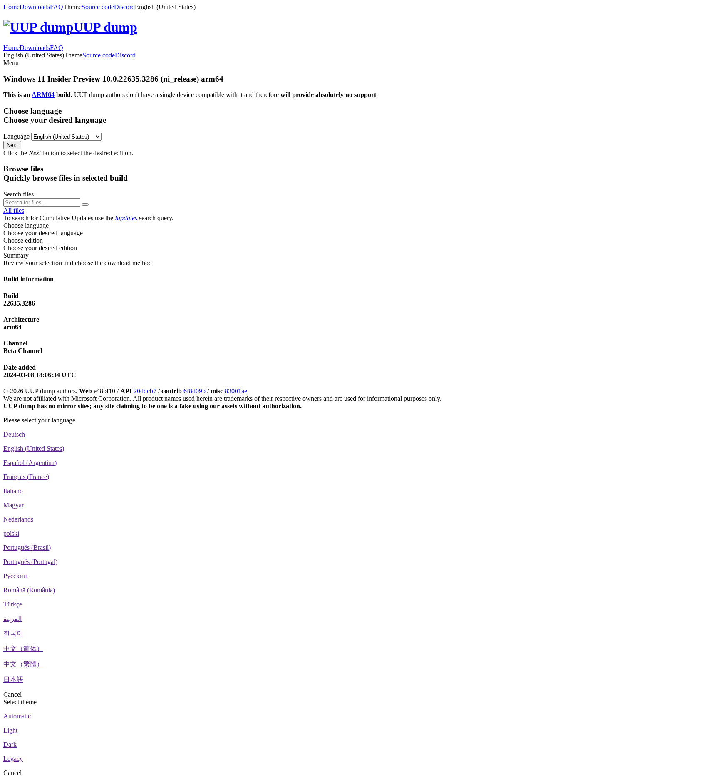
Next (12, 145)
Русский (15, 575)
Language (16, 136)
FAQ (56, 6)
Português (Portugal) (30, 561)
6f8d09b (194, 391)
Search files (18, 194)
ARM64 (43, 94)
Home (11, 6)
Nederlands (18, 519)
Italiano (13, 490)
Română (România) (29, 590)
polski (11, 533)
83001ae (236, 391)
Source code (98, 6)
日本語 (13, 679)
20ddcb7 (145, 391)
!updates (126, 217)
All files (13, 210)
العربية (12, 618)
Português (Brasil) (27, 547)
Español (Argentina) (30, 462)
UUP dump (105, 27)
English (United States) (33, 448)
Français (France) (26, 476)
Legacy (13, 758)
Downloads (35, 6)
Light (10, 730)
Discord (124, 6)
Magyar (13, 505)
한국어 (13, 633)
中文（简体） (23, 648)
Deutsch (14, 434)
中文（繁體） (23, 664)
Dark (10, 744)
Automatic (17, 716)
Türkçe (12, 604)
